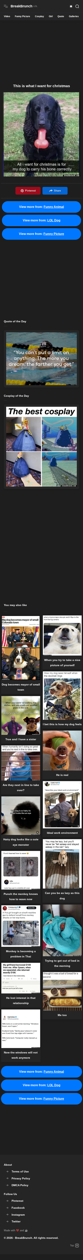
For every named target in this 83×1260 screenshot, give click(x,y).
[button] (71, 6)
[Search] (77, 6)
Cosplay (39, 16)
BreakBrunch (23, 1237)
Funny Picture (22, 16)
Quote (61, 16)
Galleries (74, 16)
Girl (51, 16)
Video (7, 16)
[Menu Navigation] (6, 6)
